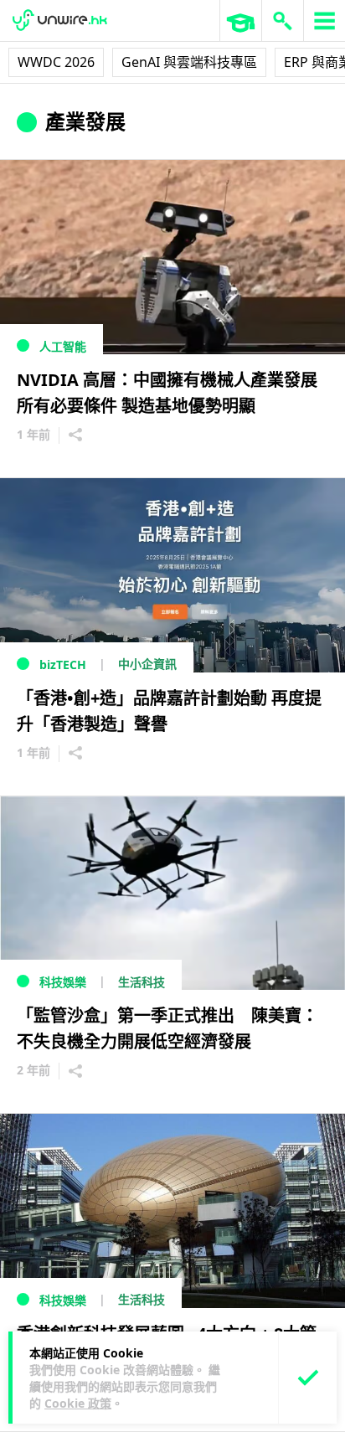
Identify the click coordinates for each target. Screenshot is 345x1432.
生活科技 (141, 982)
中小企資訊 (147, 664)
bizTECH (62, 664)
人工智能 (62, 346)
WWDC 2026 (56, 62)
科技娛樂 (62, 982)
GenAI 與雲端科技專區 (189, 62)
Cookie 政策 (77, 1403)
